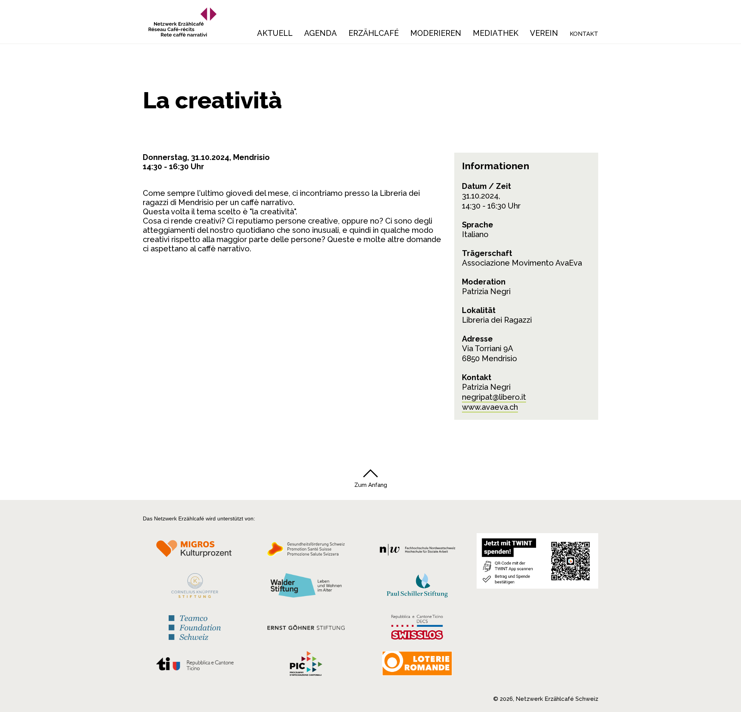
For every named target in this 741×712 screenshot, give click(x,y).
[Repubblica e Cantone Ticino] (195, 666)
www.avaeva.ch (490, 407)
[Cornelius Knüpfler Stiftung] (195, 587)
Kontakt (584, 33)
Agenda (320, 33)
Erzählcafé (374, 33)
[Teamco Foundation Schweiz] (195, 627)
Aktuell (275, 33)
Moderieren (435, 33)
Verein (544, 33)
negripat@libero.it (494, 397)
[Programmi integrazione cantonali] (306, 665)
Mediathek (495, 33)
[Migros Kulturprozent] (195, 551)
